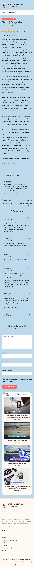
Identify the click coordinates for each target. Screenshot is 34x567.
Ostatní (6, 545)
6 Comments (17, 26)
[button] (11, 194)
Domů (3, 12)
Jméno (4, 353)
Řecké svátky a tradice (9, 18)
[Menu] (31, 5)
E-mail (4, 362)
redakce (7, 182)
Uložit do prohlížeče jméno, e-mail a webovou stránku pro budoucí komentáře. (17, 380)
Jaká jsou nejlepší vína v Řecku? (17, 440)
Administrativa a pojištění (17, 459)
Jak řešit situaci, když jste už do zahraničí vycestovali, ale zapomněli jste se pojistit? (17, 488)
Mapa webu (17, 564)
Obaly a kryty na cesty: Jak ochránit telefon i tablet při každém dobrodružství (17, 416)
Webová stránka (7, 370)
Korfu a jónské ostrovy (10, 540)
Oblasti (4, 537)
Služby (4, 550)
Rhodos (6, 543)
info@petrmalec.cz (25, 562)
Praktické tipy (17, 411)
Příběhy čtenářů (7, 548)
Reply (28, 218)
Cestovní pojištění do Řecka (17, 463)
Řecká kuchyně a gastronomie (17, 436)
